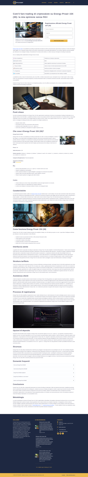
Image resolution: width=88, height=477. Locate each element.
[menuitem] (68, 2)
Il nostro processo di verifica (48, 405)
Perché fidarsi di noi (36, 405)
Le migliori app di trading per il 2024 (44, 467)
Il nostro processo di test (63, 431)
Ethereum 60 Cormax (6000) (44, 422)
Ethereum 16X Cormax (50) (41, 436)
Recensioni (44, 2)
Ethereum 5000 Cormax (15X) (45, 450)
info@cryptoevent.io (62, 427)
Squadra (56, 2)
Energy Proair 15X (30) (17, 48)
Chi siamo (50, 2)
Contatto (62, 2)
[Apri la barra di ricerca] (73, 2)
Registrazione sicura (59, 40)
